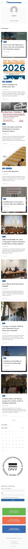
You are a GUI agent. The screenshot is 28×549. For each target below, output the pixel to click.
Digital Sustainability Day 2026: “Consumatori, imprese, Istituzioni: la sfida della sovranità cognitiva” (13, 242)
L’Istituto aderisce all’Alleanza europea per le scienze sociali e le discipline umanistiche (12, 401)
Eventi (4, 236)
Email (2, 493)
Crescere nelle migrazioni (10, 171)
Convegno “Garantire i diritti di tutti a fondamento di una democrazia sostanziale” (12, 328)
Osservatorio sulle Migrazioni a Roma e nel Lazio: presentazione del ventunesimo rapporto (13, 47)
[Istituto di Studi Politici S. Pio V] (14, 2)
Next (14, 420)
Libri (3, 81)
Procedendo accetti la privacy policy (10, 497)
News (4, 323)
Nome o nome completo (6, 488)
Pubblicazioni (8, 81)
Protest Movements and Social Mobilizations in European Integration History (12, 129)
